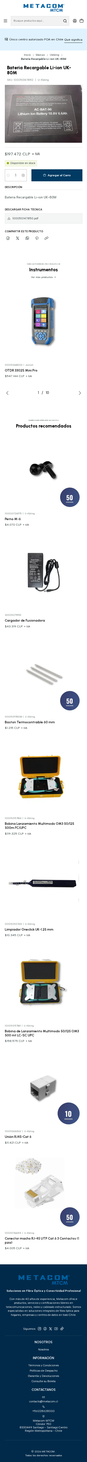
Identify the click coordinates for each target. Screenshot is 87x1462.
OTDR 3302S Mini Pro (21, 370)
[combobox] (40, 21)
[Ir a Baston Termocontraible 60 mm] (43, 674)
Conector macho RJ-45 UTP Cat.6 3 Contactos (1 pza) (42, 1240)
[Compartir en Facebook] (8, 238)
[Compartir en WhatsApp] (27, 238)
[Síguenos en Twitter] (50, 1329)
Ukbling (54, 55)
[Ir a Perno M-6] (43, 470)
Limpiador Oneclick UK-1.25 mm (29, 929)
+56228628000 (43, 1411)
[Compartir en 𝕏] (17, 238)
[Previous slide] (8, 393)
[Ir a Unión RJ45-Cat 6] (43, 1088)
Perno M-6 (13, 519)
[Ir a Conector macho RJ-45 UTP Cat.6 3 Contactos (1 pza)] (43, 1190)
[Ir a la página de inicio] (44, 8)
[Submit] (65, 21)
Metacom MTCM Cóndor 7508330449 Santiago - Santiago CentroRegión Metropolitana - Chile (43, 1426)
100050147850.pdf (25, 218)
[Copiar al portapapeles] (46, 238)
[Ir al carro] (81, 20)
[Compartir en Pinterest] (37, 238)
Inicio (27, 55)
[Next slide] (78, 393)
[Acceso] (75, 20)
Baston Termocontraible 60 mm (30, 722)
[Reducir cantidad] (8, 175)
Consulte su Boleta (44, 1381)
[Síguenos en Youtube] (56, 1329)
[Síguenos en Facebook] (45, 1329)
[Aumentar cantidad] (23, 175)
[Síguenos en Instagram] (39, 1329)
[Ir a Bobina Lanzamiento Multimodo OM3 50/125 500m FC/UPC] (43, 775)
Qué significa (62, 39)
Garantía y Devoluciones (43, 1376)
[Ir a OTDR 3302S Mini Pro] (44, 322)
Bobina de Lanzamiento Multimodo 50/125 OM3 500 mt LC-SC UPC (42, 1033)
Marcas (40, 55)
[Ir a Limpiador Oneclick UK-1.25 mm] (43, 881)
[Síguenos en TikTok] (62, 1329)
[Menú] (5, 20)
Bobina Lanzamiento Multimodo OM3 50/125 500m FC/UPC (39, 826)
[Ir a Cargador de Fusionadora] (43, 572)
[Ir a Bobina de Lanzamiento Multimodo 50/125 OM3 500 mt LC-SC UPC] (43, 982)
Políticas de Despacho (44, 1370)
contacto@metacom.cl (43, 1401)
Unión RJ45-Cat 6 (18, 1137)
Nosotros (43, 1349)
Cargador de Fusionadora (25, 620)
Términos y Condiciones (43, 1365)
